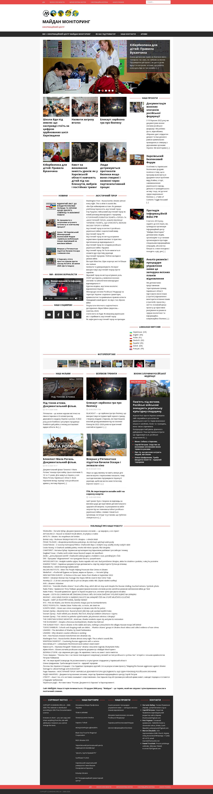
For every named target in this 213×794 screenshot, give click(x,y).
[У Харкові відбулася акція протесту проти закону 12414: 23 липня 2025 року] (106, 363)
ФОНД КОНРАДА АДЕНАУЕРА (87, 728)
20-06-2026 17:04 (95, 409)
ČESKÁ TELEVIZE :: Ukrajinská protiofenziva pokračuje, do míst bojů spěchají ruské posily (78, 542)
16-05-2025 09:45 (95, 497)
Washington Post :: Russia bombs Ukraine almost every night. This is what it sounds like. (78, 638)
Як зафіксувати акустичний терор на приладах (105, 319)
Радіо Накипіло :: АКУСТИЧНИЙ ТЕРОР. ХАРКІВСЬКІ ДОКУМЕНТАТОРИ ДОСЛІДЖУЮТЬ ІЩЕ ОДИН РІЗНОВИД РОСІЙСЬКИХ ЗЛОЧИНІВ (99, 671)
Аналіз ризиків (118, 2)
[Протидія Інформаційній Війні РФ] (137, 230)
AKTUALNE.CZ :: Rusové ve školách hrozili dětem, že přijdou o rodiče (70, 534)
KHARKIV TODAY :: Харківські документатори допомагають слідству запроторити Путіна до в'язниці (84, 564)
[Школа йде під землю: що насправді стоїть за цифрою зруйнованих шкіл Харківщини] (56, 107)
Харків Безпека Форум (78, 2)
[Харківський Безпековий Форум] (137, 178)
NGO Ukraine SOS (82, 740)
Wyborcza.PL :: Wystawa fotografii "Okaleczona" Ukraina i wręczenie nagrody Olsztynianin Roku (81, 647)
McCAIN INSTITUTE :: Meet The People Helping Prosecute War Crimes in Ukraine (75, 569)
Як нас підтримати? (106, 34)
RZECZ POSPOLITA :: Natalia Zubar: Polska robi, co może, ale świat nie (71, 605)
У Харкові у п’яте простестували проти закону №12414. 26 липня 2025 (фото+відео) (68, 262)
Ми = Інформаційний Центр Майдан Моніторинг (66, 34)
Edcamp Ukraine (82, 773)
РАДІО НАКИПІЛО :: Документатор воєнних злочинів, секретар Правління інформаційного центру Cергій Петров (90, 674)
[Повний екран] (80, 298)
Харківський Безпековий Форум (154, 159)
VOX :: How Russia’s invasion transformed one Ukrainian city (67, 636)
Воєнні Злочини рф (57, 2)
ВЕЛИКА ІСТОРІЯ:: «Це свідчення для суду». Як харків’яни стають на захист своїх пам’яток (80, 652)
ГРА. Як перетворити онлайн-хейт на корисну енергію (105, 492)
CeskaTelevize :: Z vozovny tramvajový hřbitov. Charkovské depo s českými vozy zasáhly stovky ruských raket (86, 545)
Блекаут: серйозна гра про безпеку (112, 121)
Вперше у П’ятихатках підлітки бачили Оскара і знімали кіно (68, 250)
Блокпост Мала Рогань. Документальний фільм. (60, 460)
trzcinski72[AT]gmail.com (151, 748)
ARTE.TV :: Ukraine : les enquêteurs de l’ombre (61, 536)
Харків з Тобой (81, 723)
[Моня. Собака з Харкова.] (139, 363)
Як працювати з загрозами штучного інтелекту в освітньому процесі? (68, 223)
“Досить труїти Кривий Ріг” (86, 753)
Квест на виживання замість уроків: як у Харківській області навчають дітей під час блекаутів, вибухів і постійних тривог (85, 176)
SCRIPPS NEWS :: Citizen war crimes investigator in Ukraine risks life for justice (74, 608)
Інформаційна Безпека (99, 2)
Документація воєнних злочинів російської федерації (156, 110)
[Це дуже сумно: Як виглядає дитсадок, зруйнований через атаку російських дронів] (128, 363)
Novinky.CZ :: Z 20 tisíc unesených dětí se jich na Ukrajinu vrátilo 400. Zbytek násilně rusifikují (80, 580)
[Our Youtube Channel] (49, 314)
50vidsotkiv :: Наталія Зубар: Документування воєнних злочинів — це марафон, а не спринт (81, 531)
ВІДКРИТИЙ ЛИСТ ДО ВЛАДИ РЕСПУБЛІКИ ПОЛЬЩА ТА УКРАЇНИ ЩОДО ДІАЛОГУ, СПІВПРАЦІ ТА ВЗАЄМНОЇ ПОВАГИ (68, 209)
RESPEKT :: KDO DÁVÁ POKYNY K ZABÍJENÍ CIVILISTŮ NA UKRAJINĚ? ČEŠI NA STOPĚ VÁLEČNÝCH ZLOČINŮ (86, 597)
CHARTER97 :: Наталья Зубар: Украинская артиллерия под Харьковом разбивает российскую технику (85, 550)
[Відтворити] (46, 298)
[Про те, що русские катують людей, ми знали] (150, 363)
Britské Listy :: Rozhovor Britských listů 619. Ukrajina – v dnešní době (70, 539)
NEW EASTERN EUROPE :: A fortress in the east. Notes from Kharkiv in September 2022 (78, 575)
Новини (63, 195)
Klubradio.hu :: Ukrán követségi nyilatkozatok (61, 567)
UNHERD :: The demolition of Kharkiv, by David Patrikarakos (67, 630)
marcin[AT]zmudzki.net (151, 741)
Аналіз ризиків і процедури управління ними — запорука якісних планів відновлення (122, 707)
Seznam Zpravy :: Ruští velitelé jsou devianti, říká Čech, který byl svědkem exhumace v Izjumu (80, 613)
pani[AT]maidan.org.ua (157, 708)
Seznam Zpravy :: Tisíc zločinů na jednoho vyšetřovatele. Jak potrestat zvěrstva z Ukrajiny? (79, 616)
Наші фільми (63, 373)
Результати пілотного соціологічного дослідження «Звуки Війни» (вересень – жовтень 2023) (102, 308)
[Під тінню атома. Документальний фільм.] (63, 388)
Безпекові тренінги (106, 373)
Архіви (144, 34)
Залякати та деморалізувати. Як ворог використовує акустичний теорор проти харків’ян (103, 270)
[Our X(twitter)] (68, 314)
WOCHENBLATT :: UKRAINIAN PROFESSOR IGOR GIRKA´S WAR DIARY (71, 644)
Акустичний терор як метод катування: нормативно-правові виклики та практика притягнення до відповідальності (103, 239)
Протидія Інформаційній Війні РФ (156, 213)
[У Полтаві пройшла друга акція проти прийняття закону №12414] (117, 363)
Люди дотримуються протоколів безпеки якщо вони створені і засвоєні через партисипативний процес (146, 54)
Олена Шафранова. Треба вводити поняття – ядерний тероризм (148, 459)
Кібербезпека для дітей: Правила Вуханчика (55, 168)
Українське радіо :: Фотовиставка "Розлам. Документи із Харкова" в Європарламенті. (79, 682)
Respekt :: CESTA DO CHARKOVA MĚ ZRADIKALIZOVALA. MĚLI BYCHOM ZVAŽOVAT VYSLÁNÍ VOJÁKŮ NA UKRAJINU (89, 594)
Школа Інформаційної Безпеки (120, 728)
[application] (63, 289)
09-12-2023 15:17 (51, 466)
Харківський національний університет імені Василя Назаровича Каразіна (86, 765)
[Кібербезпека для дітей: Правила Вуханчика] (56, 152)
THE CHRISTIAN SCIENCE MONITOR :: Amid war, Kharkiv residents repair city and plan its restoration (83, 619)
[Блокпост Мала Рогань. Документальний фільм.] (63, 445)
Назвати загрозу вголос (83, 121)
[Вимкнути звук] (76, 298)
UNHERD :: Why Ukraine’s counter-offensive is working (64, 633)
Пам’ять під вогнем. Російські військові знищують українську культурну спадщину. (147, 406)
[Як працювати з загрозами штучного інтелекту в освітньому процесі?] (51, 222)
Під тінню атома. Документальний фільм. (60, 404)
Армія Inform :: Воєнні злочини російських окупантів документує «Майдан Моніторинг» (79, 649)
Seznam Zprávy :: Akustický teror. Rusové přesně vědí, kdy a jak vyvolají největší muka (77, 611)
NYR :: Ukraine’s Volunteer (53, 583)
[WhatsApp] (77, 314)
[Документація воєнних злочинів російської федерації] (137, 125)
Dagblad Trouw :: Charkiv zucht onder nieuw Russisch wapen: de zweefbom (73, 553)
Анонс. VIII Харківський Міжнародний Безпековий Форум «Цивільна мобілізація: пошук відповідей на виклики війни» (68, 238)
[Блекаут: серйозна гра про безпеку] (113, 107)
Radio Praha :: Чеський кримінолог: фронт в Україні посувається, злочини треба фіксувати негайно (84, 591)
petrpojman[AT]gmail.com (159, 728)
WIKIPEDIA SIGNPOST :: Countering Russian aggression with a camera (71, 641)
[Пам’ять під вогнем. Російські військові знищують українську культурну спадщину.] (150, 395)
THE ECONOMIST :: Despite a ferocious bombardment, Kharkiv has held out (73, 622)
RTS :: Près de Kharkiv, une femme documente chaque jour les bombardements (75, 603)
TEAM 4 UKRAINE (82, 712)
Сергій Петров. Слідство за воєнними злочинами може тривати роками (148, 446)
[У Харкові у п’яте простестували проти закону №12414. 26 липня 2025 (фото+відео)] (51, 261)
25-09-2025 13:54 (95, 469)
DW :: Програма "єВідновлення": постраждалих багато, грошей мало (72, 558)
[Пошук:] (158, 2)
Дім (43, 2)
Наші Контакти (128, 34)
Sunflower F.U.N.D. (82, 758)
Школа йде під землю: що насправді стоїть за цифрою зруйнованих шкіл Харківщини (56, 127)
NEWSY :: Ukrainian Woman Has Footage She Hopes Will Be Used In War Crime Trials (77, 578)
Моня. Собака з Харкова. (146, 441)
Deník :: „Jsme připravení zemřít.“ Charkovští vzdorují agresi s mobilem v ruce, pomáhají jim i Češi (81, 556)
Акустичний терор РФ (95, 234)
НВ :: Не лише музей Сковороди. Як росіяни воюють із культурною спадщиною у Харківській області (85, 660)
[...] (145, 85)
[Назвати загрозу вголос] (85, 107)
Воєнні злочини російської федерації (150, 375)
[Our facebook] (58, 314)
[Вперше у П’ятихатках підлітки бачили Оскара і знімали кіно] (51, 251)
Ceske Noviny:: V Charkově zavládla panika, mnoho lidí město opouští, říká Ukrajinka (76, 547)
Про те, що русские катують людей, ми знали (148, 453)
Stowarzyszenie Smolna (85, 717)
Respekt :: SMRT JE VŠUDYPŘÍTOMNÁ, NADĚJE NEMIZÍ (65, 600)
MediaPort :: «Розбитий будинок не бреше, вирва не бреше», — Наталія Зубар (75, 572)
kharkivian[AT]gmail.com (151, 718)
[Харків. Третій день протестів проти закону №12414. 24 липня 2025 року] (95, 363)
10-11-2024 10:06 (51, 409)
